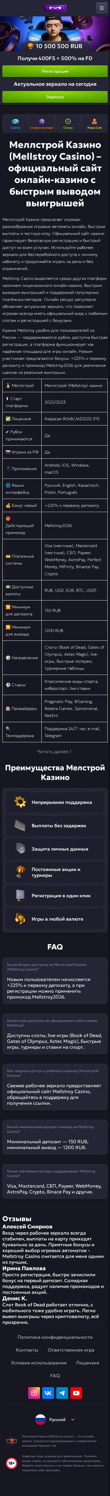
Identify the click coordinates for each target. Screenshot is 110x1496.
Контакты (27, 1350)
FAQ (55, 1375)
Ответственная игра (71, 1350)
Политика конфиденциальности (55, 1337)
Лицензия (87, 1363)
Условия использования (39, 1363)
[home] (55, 8)
